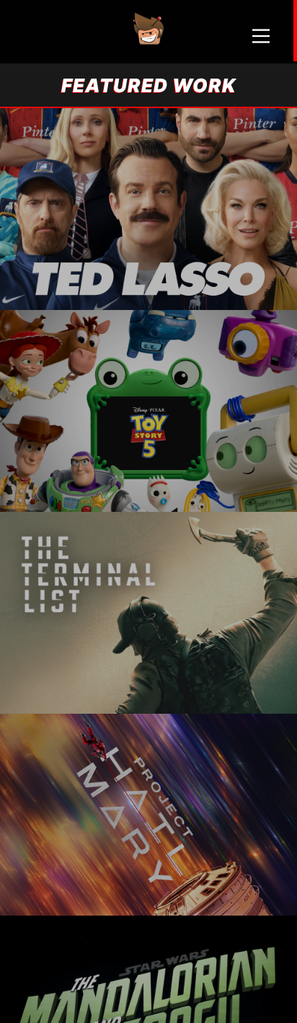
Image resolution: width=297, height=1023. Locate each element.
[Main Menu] (261, 36)
